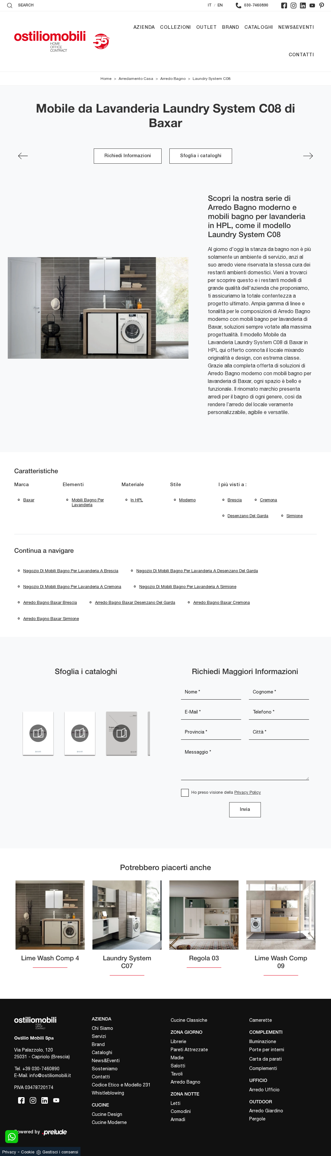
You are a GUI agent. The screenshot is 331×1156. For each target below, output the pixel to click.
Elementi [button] (73, 485)
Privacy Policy (247, 792)
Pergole (257, 1118)
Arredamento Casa (136, 78)
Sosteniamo (105, 1068)
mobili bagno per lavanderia (88, 502)
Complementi (263, 1068)
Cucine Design (107, 1114)
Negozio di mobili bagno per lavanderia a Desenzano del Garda (197, 570)
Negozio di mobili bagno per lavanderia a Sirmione (187, 586)
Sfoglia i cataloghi (200, 156)
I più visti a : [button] (233, 485)
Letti (175, 1103)
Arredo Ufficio (264, 1089)
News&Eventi (296, 28)
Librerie (178, 1041)
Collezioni (175, 28)
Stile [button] (175, 485)
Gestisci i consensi (60, 1152)
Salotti (178, 1065)
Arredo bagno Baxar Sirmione (51, 618)
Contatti (301, 55)
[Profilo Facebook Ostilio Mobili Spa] (284, 5)
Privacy (9, 1152)
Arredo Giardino (266, 1110)
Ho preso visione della (226, 792)
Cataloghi (258, 28)
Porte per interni (266, 1049)
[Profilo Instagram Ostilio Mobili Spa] (293, 5)
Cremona (268, 499)
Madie (177, 1057)
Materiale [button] (133, 485)
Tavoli (177, 1073)
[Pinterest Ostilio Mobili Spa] (321, 5)
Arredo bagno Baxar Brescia (50, 602)
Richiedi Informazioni (127, 156)
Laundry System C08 (211, 78)
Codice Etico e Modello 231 (121, 1084)
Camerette (260, 1020)
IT (210, 5)
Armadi (178, 1119)
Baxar (28, 499)
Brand (230, 28)
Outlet (206, 28)
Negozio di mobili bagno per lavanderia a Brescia (70, 570)
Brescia (235, 499)
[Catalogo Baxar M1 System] (38, 733)
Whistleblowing (108, 1093)
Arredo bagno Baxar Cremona (221, 602)
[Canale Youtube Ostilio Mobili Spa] (312, 5)
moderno (187, 499)
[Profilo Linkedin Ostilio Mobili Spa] (303, 5)
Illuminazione (262, 1041)
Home (106, 78)
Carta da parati (265, 1059)
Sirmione (294, 515)
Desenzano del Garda (248, 515)
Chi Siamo (102, 1028)
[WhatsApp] (11, 1136)
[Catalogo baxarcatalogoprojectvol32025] (121, 733)
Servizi (99, 1036)
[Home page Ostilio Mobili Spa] (49, 41)
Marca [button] (21, 485)
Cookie (27, 1152)
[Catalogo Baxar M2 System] (80, 733)
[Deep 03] (23, 156)
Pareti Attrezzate (189, 1049)
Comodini (181, 1111)
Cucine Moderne (109, 1122)
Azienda (144, 28)
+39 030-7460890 (40, 1068)
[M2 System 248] (308, 156)
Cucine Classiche (189, 1020)
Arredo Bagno (173, 78)
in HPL (137, 499)
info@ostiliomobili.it (50, 1075)
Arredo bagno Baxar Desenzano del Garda (135, 602)
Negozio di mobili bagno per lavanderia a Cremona (72, 586)
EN (220, 5)
